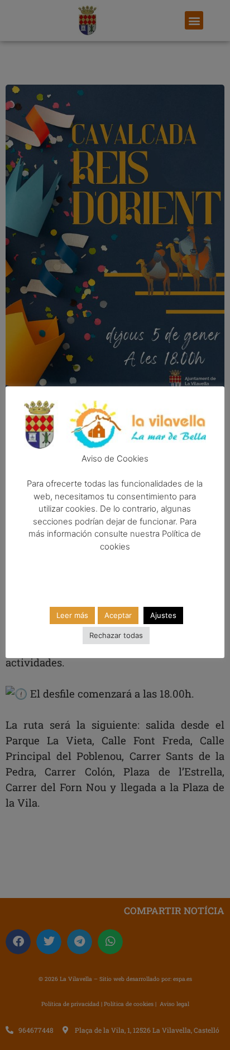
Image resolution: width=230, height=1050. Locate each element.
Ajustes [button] (163, 615)
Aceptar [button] (118, 615)
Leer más (72, 615)
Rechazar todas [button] (116, 635)
